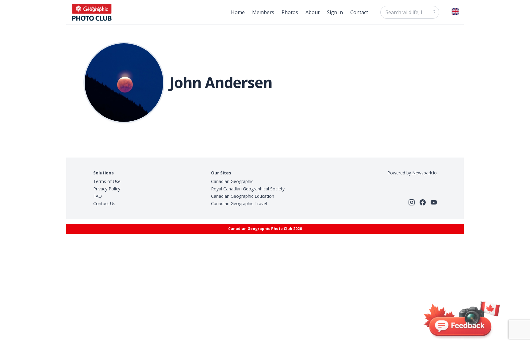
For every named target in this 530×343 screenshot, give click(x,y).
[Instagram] (412, 202)
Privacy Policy (106, 189)
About (312, 12)
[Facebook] (423, 202)
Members (263, 12)
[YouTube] (434, 202)
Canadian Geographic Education (242, 196)
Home (238, 12)
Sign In (335, 12)
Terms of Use (107, 181)
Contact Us (104, 203)
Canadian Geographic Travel (239, 203)
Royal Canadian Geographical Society (248, 189)
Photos (290, 12)
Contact (359, 12)
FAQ (97, 196)
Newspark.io (424, 173)
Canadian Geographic (232, 181)
